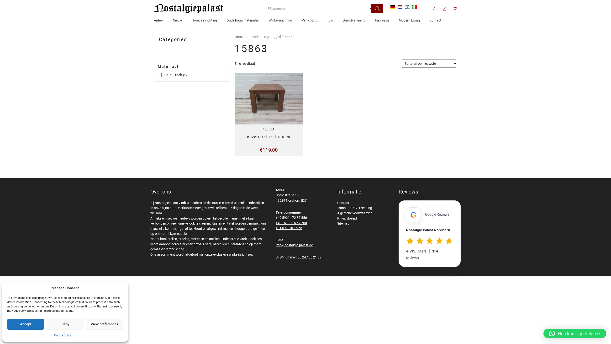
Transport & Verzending (354, 208)
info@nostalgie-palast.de (294, 245)
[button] (574, 333)
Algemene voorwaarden (354, 213)
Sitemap (343, 223)
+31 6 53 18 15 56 (289, 228)
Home (239, 37)
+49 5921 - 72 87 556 (291, 218)
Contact (343, 203)
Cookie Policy (63, 335)
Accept (25, 324)
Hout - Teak (173, 75)
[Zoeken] (377, 8)
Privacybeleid (347, 218)
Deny (65, 324)
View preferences (104, 324)
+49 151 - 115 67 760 (291, 223)
